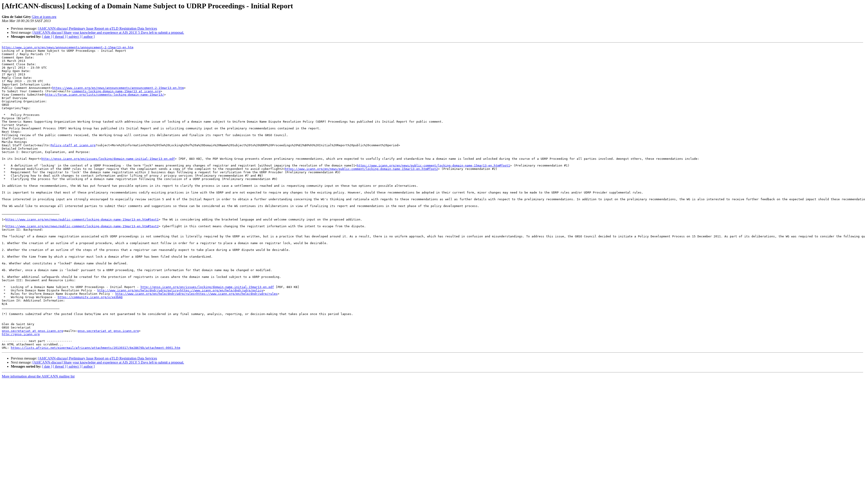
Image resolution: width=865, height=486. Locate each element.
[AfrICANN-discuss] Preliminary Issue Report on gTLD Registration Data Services (97, 28)
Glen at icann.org (44, 17)
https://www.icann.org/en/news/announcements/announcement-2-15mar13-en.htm (67, 47)
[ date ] (47, 36)
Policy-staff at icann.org (73, 145)
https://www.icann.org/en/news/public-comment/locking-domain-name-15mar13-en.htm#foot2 (361, 169)
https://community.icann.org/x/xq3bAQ (90, 297)
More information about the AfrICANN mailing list (38, 376)
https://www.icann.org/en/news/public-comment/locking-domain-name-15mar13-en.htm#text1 (82, 219)
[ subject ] (74, 36)
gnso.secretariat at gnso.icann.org (32, 331)
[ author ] (88, 36)
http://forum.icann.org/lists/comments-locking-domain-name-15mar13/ (104, 94)
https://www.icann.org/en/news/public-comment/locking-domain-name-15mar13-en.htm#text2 (82, 226)
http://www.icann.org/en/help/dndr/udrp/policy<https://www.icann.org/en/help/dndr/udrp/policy (180, 290)
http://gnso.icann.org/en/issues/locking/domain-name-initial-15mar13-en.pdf (108, 158)
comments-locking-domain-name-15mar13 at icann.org (116, 91)
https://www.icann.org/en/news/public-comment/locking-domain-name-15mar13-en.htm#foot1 (433, 165)
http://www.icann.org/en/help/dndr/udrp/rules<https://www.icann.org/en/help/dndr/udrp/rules (196, 293)
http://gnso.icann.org (21, 334)
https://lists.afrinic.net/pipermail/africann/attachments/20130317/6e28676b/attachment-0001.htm (95, 347)
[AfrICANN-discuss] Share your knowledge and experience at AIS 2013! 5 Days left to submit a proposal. (108, 32)
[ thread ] (59, 36)
